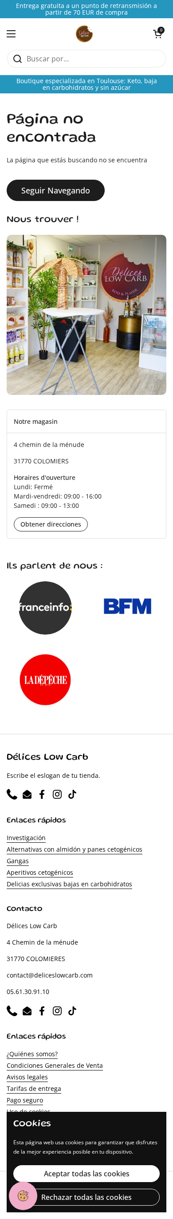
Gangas (18, 861)
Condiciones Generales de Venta (55, 1065)
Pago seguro (25, 1100)
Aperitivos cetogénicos (40, 872)
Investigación (26, 837)
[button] (157, 34)
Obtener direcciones (50, 524)
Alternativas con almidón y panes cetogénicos (74, 849)
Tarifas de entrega (34, 1088)
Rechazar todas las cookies (86, 1197)
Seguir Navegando (55, 190)
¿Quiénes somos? (32, 1054)
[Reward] (23, 1196)
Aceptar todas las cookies (87, 1174)
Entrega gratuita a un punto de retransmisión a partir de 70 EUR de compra (86, 9)
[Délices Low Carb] (84, 34)
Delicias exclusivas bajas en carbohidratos (69, 884)
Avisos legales (27, 1077)
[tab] (86, 421)
